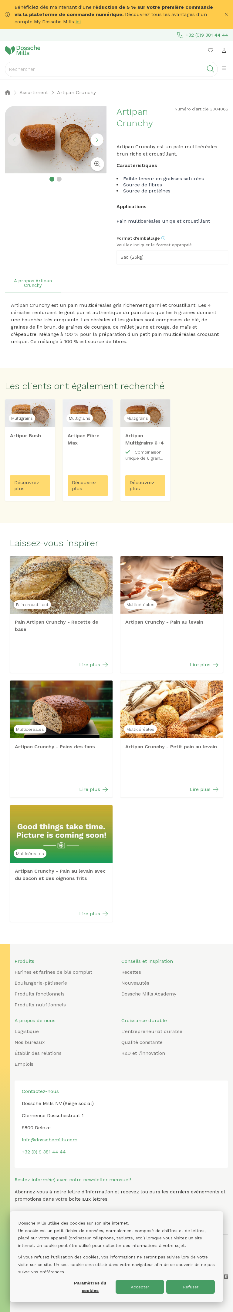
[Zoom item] (97, 164)
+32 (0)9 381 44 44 (207, 35)
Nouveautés (135, 983)
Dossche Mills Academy (148, 994)
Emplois (24, 1064)
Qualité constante (142, 1042)
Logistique (27, 1031)
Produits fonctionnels (40, 994)
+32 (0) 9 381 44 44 (44, 1152)
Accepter (140, 1286)
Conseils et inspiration (147, 961)
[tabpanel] (116, 323)
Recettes (131, 972)
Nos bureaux (30, 1042)
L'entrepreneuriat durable (151, 1031)
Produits (24, 961)
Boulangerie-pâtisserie (41, 983)
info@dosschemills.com (49, 1140)
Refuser (190, 1286)
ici (78, 22)
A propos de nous (35, 1020)
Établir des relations (38, 1053)
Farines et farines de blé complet (53, 972)
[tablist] (116, 283)
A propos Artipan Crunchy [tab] (33, 283)
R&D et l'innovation (143, 1053)
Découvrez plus (26, 485)
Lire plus (89, 664)
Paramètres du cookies (90, 1287)
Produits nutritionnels (40, 1005)
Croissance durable (144, 1020)
